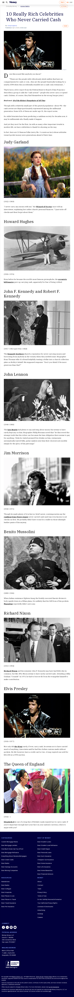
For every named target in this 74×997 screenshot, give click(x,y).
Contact (40, 885)
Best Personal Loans (44, 852)
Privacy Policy (42, 892)
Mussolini (8, 604)
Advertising (41, 910)
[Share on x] (7, 927)
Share (65, 6)
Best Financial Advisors (45, 874)
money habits (25, 6)
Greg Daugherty (12, 25)
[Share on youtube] (15, 927)
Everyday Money (11, 6)
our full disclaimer (54, 987)
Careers (40, 917)
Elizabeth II (9, 822)
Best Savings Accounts (9, 867)
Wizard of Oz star (44, 207)
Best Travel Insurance (8, 903)
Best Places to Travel (8, 899)
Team (39, 889)
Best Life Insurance (43, 867)
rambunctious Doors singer (16, 517)
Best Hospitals (6, 892)
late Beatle (13, 430)
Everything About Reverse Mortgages (14, 856)
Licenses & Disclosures (45, 906)
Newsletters (5, 881)
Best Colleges (6, 889)
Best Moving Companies (9, 870)
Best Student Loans (44, 842)
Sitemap (40, 914)
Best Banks (5, 863)
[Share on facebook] (3, 927)
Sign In (62, 2)
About (39, 881)
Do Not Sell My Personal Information (49, 899)
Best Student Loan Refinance (47, 845)
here (50, 991)
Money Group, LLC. (17, 976)
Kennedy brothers (16, 354)
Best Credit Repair (43, 849)
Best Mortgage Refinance (10, 852)
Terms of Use (41, 896)
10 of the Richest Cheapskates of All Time (29, 101)
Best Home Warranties (44, 870)
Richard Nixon (10, 671)
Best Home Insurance (44, 863)
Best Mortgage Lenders (9, 845)
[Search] (6, 2)
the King (18, 746)
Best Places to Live (7, 896)
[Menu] (3, 2)
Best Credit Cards (7, 859)
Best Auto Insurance (44, 856)
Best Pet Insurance (7, 906)
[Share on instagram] (11, 927)
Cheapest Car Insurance (45, 859)
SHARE (65, 26)
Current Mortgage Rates (9, 842)
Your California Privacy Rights (47, 903)
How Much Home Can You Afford (12, 849)
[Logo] (13, 2)
